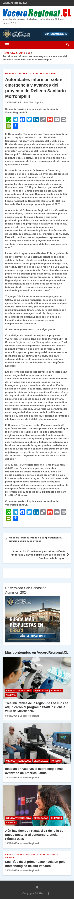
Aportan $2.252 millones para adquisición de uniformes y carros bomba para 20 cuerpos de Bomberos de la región (38, 555)
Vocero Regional (29, 715)
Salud (39, 73)
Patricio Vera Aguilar (31, 102)
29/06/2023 (11, 102)
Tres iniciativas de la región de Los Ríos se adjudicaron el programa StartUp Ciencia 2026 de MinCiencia (36, 707)
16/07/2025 (11, 843)
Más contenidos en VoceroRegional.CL (36, 652)
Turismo (56, 761)
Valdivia (50, 73)
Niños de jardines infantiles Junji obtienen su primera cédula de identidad (35, 539)
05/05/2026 (11, 715)
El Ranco (56, 690)
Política (28, 73)
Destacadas (13, 73)
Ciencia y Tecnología (18, 690)
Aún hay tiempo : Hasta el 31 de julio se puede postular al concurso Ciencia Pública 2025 (34, 835)
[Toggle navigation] (7, 45)
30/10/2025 (11, 777)
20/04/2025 (11, 870)
